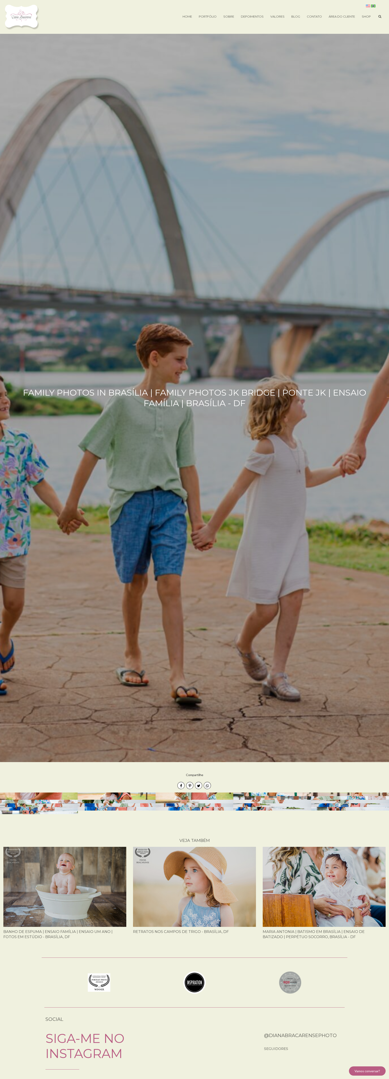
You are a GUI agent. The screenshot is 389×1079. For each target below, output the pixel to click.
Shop (366, 16)
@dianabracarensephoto (300, 1035)
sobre (228, 16)
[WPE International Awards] (290, 982)
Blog (295, 16)
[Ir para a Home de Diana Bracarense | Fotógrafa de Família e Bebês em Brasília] (21, 16)
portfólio (208, 16)
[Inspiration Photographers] (194, 982)
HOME (187, 16)
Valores (277, 16)
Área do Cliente (342, 16)
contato (314, 16)
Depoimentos (252, 16)
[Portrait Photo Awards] (99, 982)
